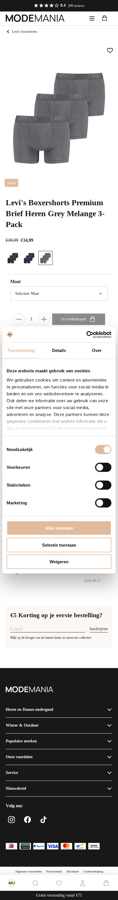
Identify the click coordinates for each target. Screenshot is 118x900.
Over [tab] (97, 350)
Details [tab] (59, 350)
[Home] (35, 18)
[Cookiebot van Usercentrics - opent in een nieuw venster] (86, 334)
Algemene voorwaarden (28, 871)
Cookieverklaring (93, 871)
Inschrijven (99, 629)
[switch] (103, 467)
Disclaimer (72, 871)
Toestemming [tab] (21, 350)
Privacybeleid (54, 871)
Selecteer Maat (27, 293)
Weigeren (59, 561)
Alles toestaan (59, 528)
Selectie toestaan (59, 544)
